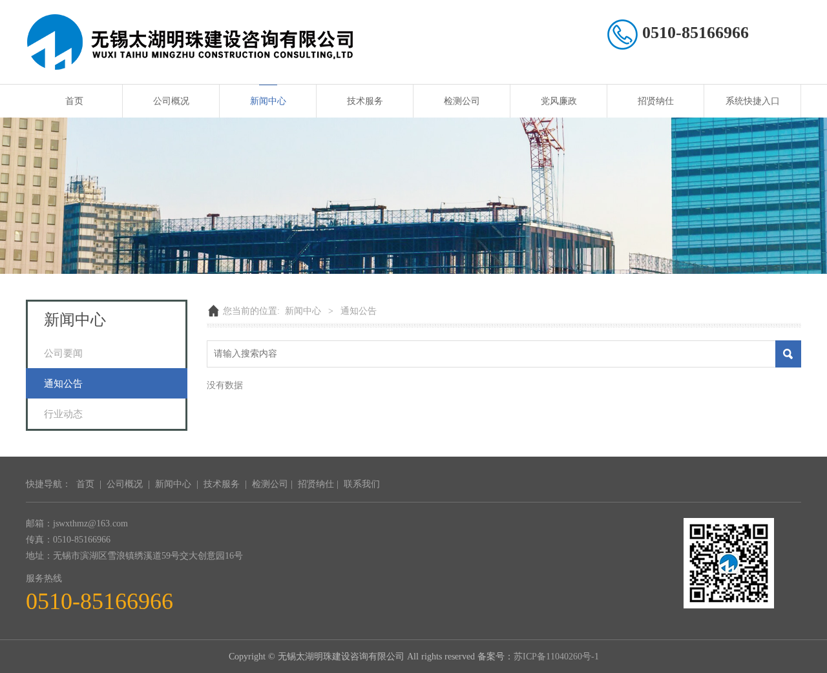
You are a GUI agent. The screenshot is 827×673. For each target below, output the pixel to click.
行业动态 (63, 413)
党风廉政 (559, 101)
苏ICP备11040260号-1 (556, 656)
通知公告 (63, 383)
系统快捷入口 (753, 101)
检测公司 (462, 101)
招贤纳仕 (656, 101)
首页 (74, 101)
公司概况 (171, 101)
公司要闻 (63, 352)
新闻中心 (268, 101)
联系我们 (362, 484)
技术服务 (365, 101)
